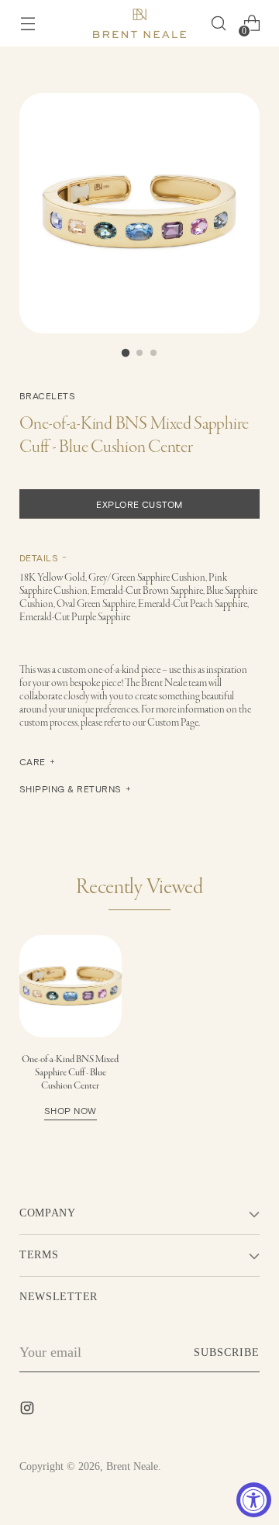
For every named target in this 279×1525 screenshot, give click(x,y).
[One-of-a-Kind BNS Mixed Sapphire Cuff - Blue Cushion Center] (70, 986)
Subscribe (227, 1352)
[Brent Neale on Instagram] (28, 1411)
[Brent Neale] (139, 23)
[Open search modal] (218, 24)
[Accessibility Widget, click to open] (253, 1499)
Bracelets (47, 395)
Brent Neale (132, 1466)
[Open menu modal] (27, 24)
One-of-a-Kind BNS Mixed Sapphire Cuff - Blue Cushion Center (70, 1084)
